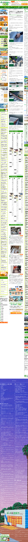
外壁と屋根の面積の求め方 (4, 263)
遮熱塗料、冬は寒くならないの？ (19, 516)
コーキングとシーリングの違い (4, 258)
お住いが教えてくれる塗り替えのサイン (3, 119)
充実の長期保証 (2, 393)
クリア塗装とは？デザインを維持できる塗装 (4, 156)
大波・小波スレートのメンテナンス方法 (3, 269)
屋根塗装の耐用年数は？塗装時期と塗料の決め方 (6, 516)
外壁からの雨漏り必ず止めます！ (19, 404)
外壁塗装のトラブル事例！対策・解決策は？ (6, 515)
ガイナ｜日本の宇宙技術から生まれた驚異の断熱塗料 (21, 501)
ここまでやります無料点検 (22, 7)
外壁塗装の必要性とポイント (18, 405)
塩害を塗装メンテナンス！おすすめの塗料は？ (3, 254)
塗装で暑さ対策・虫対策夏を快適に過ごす (4, 158)
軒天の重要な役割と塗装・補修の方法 (3, 187)
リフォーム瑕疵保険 (3, 390)
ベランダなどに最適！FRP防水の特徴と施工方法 (4, 245)
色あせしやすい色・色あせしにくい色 (27, 104)
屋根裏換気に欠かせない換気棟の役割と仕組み (4, 252)
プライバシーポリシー (3, 400)
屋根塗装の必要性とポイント (18, 406)
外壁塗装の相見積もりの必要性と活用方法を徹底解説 (7, 465)
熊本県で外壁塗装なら (3, 284)
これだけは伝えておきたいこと (4, 389)
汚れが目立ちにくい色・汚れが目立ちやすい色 (27, 99)
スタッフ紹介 (2, 282)
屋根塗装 (3, 41)
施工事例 (5, 7)
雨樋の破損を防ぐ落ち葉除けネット (3, 200)
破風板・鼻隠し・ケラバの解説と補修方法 (4, 185)
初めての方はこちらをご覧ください (19, 385)
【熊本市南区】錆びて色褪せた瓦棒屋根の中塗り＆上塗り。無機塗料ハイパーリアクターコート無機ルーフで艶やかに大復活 (16, 256)
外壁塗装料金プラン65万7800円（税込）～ (20, 390)
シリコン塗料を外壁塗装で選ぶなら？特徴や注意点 (4, 154)
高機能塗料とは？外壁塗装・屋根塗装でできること (4, 174)
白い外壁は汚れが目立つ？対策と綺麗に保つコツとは (7, 523)
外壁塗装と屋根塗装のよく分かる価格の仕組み (20, 386)
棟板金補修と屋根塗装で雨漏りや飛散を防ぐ (4, 238)
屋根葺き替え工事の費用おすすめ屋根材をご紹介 (4, 136)
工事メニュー (12, 7)
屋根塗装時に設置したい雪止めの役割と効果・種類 (4, 198)
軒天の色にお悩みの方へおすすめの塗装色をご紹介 (4, 189)
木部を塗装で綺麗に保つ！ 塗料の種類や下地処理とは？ (7, 506)
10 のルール (2, 391)
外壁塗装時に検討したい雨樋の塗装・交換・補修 (4, 196)
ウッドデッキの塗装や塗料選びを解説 (3, 229)
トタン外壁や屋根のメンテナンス (3, 214)
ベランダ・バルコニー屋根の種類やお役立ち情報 (4, 241)
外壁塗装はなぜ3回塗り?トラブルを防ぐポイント (4, 180)
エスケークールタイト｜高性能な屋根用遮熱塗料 (20, 492)
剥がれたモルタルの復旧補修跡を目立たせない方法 (4, 167)
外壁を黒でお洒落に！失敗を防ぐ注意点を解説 (6, 522)
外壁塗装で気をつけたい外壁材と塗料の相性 (4, 267)
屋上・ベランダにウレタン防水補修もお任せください (4, 247)
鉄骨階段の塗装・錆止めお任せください (4, 225)
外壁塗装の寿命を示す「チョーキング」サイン (4, 160)
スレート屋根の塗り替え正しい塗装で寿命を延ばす (4, 205)
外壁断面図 (2, 265)
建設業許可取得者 (3, 286)
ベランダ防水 (3, 46)
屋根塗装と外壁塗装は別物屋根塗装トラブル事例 (4, 176)
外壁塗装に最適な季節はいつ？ (4, 147)
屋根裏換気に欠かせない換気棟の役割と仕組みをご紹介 (7, 504)
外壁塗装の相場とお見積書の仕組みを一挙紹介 (20, 396)
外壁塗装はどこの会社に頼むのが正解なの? (6, 473)
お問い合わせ (2, 291)
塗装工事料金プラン (19, 7)
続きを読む (12, 243)
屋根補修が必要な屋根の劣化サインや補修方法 (4, 202)
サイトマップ (2, 293)
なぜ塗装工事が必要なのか (4, 115)
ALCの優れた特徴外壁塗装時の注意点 (3, 260)
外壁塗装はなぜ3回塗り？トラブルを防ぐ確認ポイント (7, 464)
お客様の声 (8, 7)
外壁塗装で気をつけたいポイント (4, 178)
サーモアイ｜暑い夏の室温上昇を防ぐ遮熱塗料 (20, 485)
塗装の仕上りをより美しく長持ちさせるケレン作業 (4, 172)
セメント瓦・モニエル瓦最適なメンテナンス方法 (4, 220)
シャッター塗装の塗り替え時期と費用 (3, 234)
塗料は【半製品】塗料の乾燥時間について (4, 256)
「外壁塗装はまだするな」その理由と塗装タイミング (4, 126)
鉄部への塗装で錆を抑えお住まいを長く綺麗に (4, 223)
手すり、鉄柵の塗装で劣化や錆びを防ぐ (3, 227)
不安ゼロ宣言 (2, 394)
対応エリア (2, 396)
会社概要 (26, 7)
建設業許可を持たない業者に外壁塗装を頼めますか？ (7, 398)
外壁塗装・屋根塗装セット (3, 43)
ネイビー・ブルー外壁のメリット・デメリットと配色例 (7, 519)
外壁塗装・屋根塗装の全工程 (18, 389)
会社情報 (2, 395)
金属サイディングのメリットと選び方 (3, 211)
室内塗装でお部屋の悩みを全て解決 (19, 414)
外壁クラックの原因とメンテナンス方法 (3, 162)
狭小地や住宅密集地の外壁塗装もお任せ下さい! (4, 209)
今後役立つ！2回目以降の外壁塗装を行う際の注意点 (21, 412)
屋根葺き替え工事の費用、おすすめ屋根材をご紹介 (21, 408)
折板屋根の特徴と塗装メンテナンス (3, 216)
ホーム (2, 7)
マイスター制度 (2, 392)
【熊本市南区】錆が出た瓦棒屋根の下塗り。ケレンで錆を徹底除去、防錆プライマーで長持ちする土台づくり (15, 276)
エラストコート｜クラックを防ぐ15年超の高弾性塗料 (21, 496)
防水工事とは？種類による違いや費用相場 (4, 243)
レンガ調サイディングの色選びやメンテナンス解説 (4, 165)
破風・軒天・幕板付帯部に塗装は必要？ (3, 182)
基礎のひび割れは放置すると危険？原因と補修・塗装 (7, 514)
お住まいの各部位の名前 (4, 140)
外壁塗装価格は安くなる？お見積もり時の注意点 (3, 131)
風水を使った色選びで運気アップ (27, 94)
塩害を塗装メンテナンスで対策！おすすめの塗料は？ (7, 505)
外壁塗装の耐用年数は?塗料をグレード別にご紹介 (4, 143)
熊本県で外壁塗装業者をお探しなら (5, 399)
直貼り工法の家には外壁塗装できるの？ (19, 519)
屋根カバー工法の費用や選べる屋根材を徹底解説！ (21, 409)
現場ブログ (2, 387)
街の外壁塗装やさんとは (3, 385)
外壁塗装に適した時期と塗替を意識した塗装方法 (4, 144)
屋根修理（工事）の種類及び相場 (3, 133)
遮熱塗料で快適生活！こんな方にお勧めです (20, 493)
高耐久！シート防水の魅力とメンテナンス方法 (4, 249)
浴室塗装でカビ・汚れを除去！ (3, 231)
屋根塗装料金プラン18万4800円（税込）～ (20, 391)
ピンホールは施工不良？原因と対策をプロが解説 (4, 169)
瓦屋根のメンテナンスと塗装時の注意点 (4, 218)
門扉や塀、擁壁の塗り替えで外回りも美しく (20, 413)
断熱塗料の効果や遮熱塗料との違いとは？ (6, 509)
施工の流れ (15, 7)
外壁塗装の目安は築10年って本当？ (3, 121)
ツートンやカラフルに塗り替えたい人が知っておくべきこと (27, 110)
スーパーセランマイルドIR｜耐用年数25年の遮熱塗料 (21, 486)
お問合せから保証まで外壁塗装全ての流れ (20, 388)
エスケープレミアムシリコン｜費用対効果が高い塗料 (21, 491)
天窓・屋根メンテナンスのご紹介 (3, 191)
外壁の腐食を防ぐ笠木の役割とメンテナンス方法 (4, 194)
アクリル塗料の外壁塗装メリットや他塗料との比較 (4, 149)
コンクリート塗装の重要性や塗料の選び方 (3, 236)
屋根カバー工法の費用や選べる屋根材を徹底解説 (4, 138)
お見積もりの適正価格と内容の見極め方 (19, 401)
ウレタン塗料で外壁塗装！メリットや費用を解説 (3, 151)
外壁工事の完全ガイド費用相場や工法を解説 (3, 129)
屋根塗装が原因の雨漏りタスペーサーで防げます (4, 207)
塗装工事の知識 (3, 112)
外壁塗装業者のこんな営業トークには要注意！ (6, 468)
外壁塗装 (3, 39)
